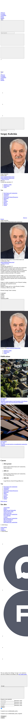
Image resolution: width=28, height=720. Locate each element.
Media (5, 199)
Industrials (6, 198)
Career (5, 187)
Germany (6, 201)
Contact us (3, 530)
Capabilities (3, 15)
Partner (5, 205)
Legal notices (4, 527)
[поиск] (12, 53)
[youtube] (15, 115)
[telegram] (15, 104)
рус (2, 19)
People (2, 16)
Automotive (6, 194)
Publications (6, 186)
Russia (5, 202)
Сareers (2, 528)
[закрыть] (12, 693)
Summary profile (7, 184)
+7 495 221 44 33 (5, 179)
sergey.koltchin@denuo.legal (7, 176)
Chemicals (6, 195)
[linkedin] (15, 92)
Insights (2, 18)
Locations (3, 14)
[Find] (12, 123)
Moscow (6, 203)
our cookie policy (23, 674)
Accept (2, 686)
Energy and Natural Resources (11, 197)
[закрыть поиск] (12, 39)
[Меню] (1, 59)
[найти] (12, 26)
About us (3, 12)
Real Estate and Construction (10, 193)
